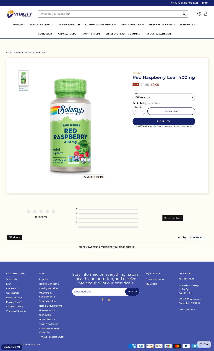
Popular (18, 24)
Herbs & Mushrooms (161, 24)
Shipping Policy (14, 306)
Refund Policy (14, 297)
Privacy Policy (14, 302)
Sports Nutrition (131, 24)
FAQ (8, 283)
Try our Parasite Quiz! (158, 33)
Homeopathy (187, 24)
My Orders (151, 283)
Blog (205, 3)
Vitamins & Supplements (99, 24)
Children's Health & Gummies (123, 33)
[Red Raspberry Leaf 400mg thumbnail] (23, 78)
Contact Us (13, 288)
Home (9, 52)
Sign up (132, 291)
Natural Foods (67, 33)
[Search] (184, 14)
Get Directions (187, 309)
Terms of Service (16, 311)
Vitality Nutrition (69, 24)
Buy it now (163, 121)
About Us (11, 279)
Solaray (137, 73)
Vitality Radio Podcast (184, 3)
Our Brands (12, 293)
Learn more (186, 126)
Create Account (155, 279)
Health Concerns (40, 24)
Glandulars (45, 33)
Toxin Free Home (90, 33)
